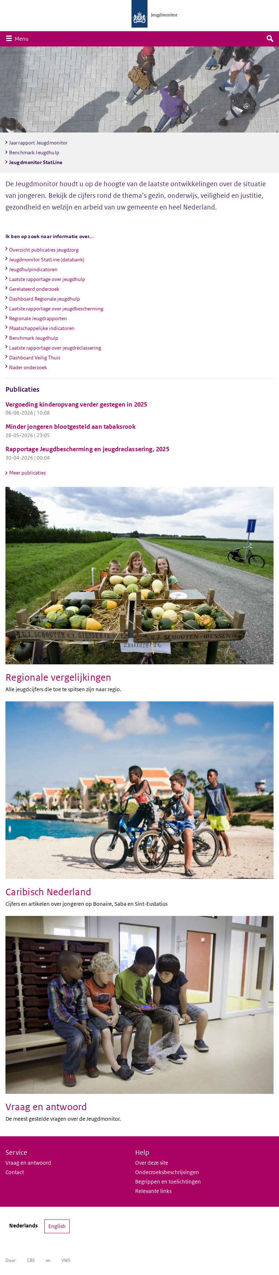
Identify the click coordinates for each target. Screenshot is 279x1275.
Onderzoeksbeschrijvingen (167, 1172)
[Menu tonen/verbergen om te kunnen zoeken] (270, 38)
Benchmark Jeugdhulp (33, 338)
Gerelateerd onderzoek (34, 289)
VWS (65, 1260)
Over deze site (151, 1162)
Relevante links (153, 1191)
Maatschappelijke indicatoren (41, 328)
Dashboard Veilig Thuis (34, 357)
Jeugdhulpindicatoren (33, 269)
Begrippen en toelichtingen (168, 1181)
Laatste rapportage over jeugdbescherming (56, 308)
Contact (14, 1172)
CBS (31, 1260)
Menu (23, 38)
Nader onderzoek (28, 367)
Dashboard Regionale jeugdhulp (44, 299)
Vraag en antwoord (28, 1162)
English (57, 1226)
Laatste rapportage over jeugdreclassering (55, 348)
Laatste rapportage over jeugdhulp (47, 279)
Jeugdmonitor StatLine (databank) (46, 259)
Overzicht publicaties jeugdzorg (43, 250)
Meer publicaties (27, 472)
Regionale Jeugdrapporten (38, 318)
